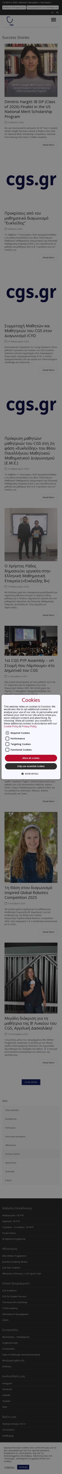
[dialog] (31, 737)
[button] (31, 773)
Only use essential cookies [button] (31, 766)
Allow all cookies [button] (31, 758)
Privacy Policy (29, 726)
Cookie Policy (11, 726)
